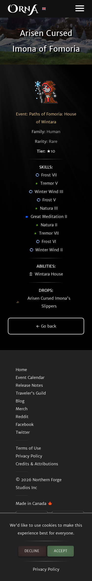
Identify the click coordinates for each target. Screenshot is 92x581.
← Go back (46, 326)
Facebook (25, 424)
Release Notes (29, 385)
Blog (20, 401)
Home (21, 369)
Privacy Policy (46, 569)
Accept (60, 551)
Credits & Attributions (37, 463)
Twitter (23, 432)
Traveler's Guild (31, 393)
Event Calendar (30, 377)
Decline (32, 551)
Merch (21, 408)
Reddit (22, 416)
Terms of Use (28, 448)
